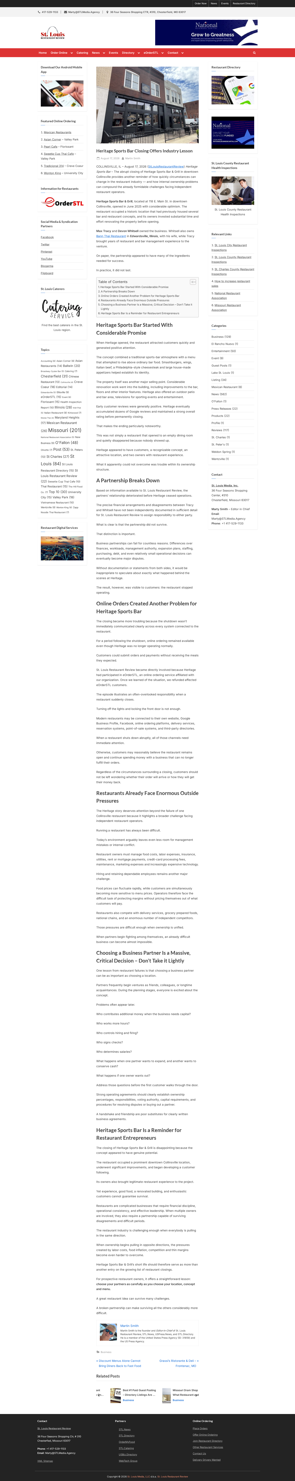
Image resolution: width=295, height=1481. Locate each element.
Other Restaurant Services (208, 1447)
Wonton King (52, 173)
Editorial (64, 387)
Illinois (63, 407)
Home (43, 52)
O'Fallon (66, 442)
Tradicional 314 (54, 166)
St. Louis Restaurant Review (97, 32)
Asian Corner (52, 139)
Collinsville (67, 382)
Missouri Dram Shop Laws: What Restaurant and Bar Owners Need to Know (181, 1393)
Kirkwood (74, 412)
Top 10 (58, 492)
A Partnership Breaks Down (118, 291)
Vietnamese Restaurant (57, 502)
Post (61, 449)
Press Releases (221, 408)
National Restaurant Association (57, 437)
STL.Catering (126, 1448)
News (214, 3)
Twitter (45, 244)
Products (217, 416)
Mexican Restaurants (57, 132)
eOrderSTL (151, 52)
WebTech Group (128, 1460)
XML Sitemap (45, 1461)
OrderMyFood (127, 1441)
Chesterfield (54, 376)
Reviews (217, 430)
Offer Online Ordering (205, 1434)
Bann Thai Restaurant (111, 236)
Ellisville (63, 392)
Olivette (46, 450)
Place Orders (200, 1428)
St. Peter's (218, 444)
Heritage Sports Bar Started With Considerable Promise (134, 287)
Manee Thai (47, 418)
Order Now (201, 3)
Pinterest (46, 251)
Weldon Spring (221, 451)
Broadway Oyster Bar (52, 371)
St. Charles (219, 437)
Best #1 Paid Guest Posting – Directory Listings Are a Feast (131, 1393)
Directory (128, 52)
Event (66, 397)
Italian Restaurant (55, 412)
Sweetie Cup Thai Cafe (59, 153)
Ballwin (71, 366)
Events (225, 3)
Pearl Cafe (50, 146)
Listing (216, 380)
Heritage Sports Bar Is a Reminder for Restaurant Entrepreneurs (140, 313)
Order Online (59, 52)
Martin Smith (132, 158)
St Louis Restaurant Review (59, 475)
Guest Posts (219, 365)
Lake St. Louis (221, 372)
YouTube (46, 259)
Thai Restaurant (54, 486)
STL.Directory (127, 1435)
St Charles (57, 457)
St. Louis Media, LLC (138, 1476)
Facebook (47, 237)
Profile (216, 423)
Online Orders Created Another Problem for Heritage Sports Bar (140, 295)
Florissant (50, 402)
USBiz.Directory (128, 1454)
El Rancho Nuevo (223, 344)
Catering (82, 52)
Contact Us (199, 1453)
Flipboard (47, 273)
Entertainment (221, 351)
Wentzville (48, 507)
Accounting (48, 361)
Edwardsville (48, 392)
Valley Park (63, 497)
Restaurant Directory (244, 3)
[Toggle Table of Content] (191, 282)
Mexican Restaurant (224, 387)
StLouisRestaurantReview (166, 166)
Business (106, 1352)
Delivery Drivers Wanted (207, 1459)
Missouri (65, 430)
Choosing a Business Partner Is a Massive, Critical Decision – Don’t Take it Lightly (146, 306)
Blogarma (47, 266)
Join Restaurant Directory (207, 1440)
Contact (173, 52)
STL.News (125, 1429)
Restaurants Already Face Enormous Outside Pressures (135, 300)
